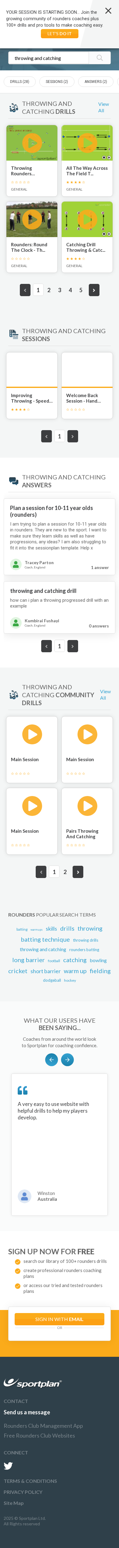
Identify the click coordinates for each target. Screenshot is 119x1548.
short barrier (46, 971)
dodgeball (52, 980)
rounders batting (84, 949)
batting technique (45, 939)
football (54, 960)
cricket (17, 970)
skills (51, 928)
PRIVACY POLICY (23, 1492)
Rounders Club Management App (43, 1425)
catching (75, 959)
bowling (98, 960)
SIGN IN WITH (59, 1319)
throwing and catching (43, 949)
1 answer (100, 567)
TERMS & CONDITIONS (30, 1481)
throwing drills (85, 940)
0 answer (99, 625)
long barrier (28, 959)
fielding (100, 970)
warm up (75, 970)
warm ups (37, 929)
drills (67, 928)
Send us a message (27, 1412)
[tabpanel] (59, 1144)
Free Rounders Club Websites (39, 1435)
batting (21, 929)
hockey (70, 980)
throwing (90, 928)
